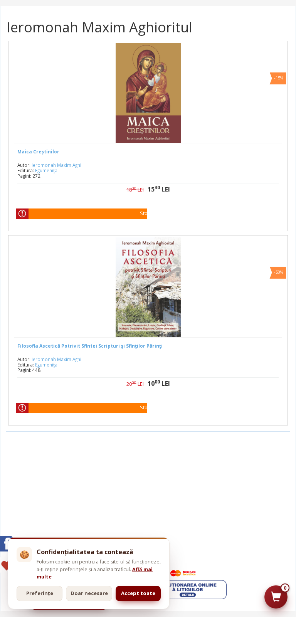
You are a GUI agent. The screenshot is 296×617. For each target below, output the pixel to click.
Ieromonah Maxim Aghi (56, 165)
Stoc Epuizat (154, 213)
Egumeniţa (46, 170)
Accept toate (138, 593)
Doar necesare (89, 593)
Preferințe (39, 593)
